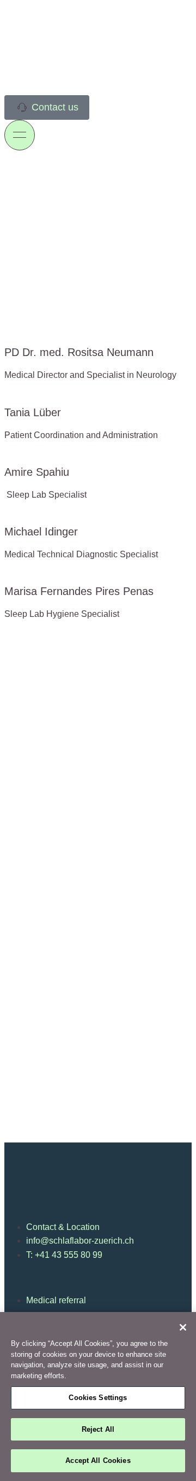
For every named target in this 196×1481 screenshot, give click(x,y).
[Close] (183, 1327)
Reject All (98, 1429)
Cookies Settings (98, 1397)
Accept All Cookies (97, 1460)
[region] (98, 1396)
